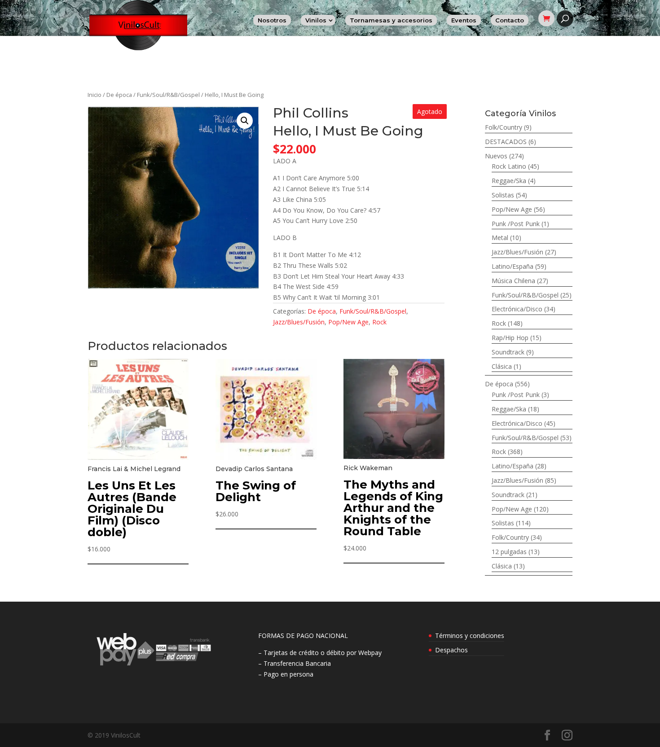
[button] (245, 121)
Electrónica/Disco (517, 309)
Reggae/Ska (509, 180)
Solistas (503, 195)
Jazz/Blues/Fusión (299, 322)
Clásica (502, 366)
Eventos (463, 20)
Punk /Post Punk (516, 223)
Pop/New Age (348, 322)
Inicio (94, 95)
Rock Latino (509, 166)
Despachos (451, 650)
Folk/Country (503, 127)
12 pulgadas (509, 551)
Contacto (509, 20)
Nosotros (272, 20)
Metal (500, 237)
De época (119, 95)
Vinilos (315, 20)
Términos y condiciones (469, 635)
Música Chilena (513, 280)
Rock (379, 322)
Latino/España (512, 266)
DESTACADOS (506, 141)
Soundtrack (508, 352)
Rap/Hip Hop (510, 337)
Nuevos (496, 156)
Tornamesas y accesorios (391, 20)
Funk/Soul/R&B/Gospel (168, 95)
